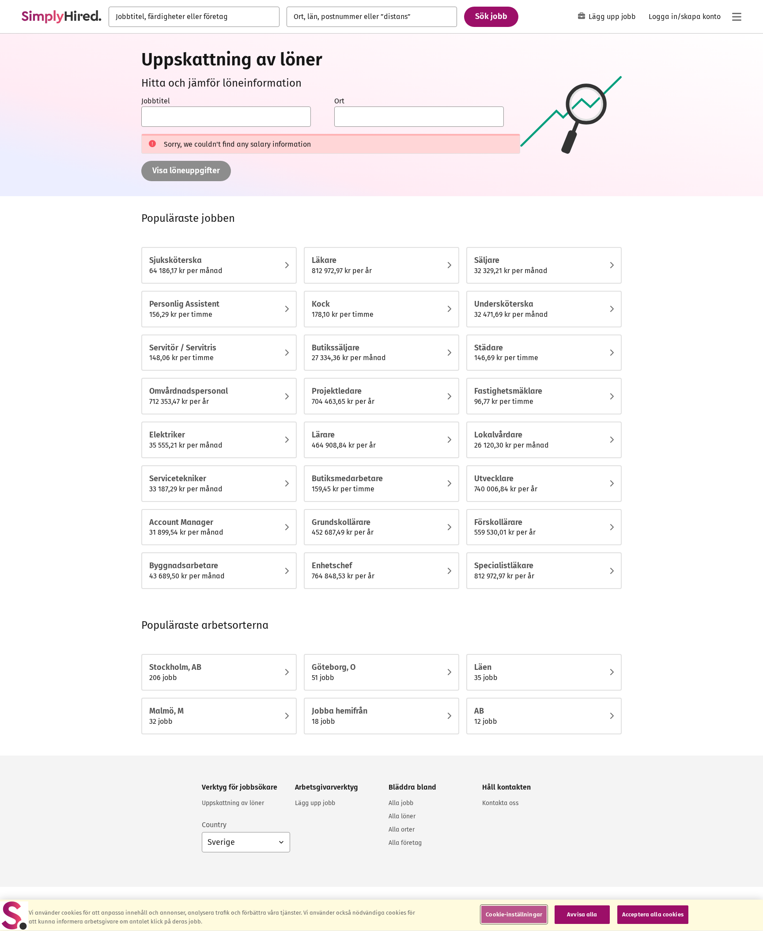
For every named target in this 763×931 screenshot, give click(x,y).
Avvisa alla (582, 914)
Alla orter (402, 829)
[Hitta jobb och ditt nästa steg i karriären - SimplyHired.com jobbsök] (61, 16)
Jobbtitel (155, 101)
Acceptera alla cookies (653, 914)
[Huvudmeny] (736, 16)
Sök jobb (491, 16)
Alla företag (405, 843)
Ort (339, 101)
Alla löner (402, 816)
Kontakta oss (500, 803)
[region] (381, 915)
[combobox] (194, 17)
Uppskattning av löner (233, 803)
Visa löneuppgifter (186, 170)
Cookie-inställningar (514, 914)
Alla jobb (401, 803)
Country (214, 825)
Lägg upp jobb (612, 16)
